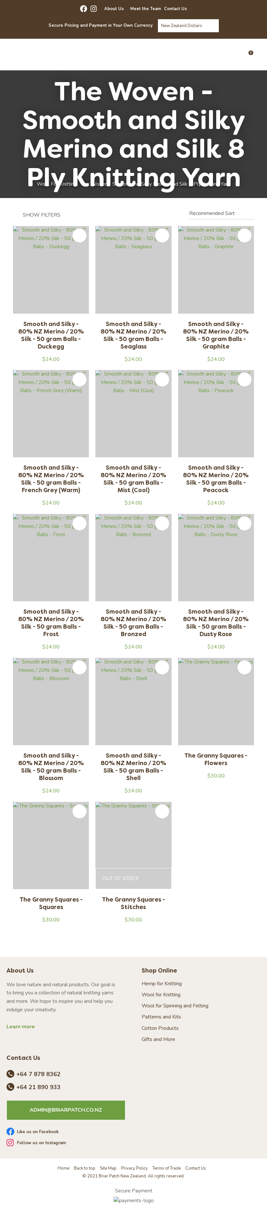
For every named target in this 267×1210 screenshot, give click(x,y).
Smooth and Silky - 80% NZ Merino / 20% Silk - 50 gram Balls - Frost (51, 623)
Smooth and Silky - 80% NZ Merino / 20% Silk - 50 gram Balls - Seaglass (133, 335)
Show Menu (19, 54)
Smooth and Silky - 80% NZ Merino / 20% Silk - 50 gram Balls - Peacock (216, 479)
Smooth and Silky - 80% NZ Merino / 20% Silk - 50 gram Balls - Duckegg (51, 335)
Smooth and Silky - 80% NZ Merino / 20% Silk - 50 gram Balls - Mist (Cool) (133, 479)
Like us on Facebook (38, 1132)
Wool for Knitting (161, 995)
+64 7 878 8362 (38, 1074)
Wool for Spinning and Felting (175, 1006)
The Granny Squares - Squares (51, 903)
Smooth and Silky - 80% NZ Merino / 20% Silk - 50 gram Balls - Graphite (216, 335)
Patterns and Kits (161, 1017)
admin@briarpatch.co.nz (66, 1110)
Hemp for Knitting (162, 984)
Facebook (83, 8)
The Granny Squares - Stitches (133, 903)
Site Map (108, 1168)
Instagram (94, 8)
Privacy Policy (134, 1168)
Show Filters (42, 215)
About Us (114, 9)
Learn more (21, 1027)
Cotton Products (160, 1028)
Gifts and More (158, 1039)
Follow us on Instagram (41, 1143)
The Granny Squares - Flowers (215, 759)
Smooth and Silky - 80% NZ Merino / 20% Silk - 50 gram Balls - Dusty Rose (216, 623)
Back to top (84, 1168)
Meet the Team (145, 9)
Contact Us (175, 9)
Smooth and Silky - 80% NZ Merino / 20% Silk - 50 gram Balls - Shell (133, 767)
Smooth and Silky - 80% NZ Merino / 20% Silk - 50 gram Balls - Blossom (51, 767)
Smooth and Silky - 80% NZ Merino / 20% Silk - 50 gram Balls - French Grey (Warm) (51, 479)
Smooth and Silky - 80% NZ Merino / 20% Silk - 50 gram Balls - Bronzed (133, 623)
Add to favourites (79, 235)
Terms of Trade (166, 1168)
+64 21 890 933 (38, 1087)
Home (63, 1168)
